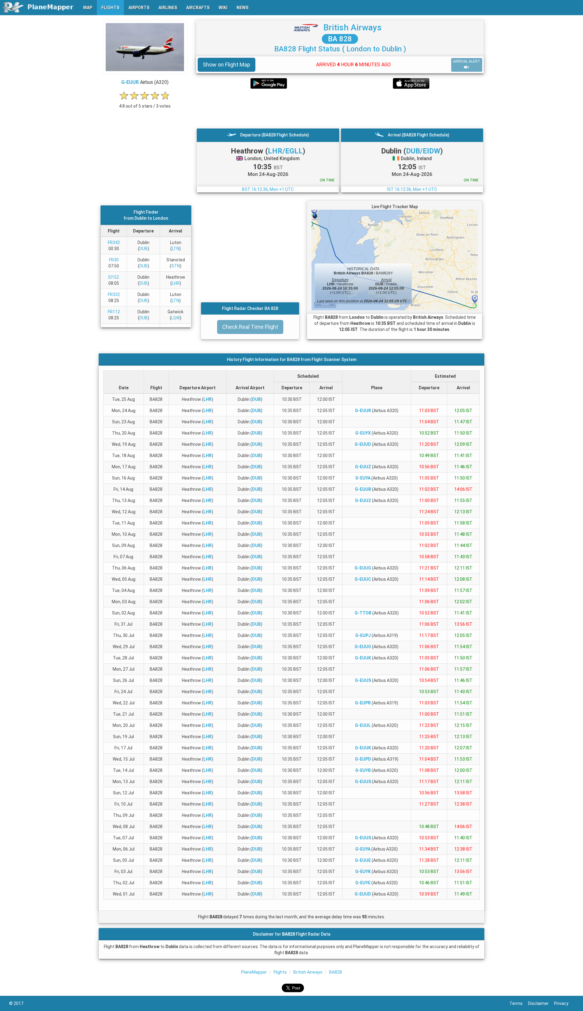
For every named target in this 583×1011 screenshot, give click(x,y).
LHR (175, 283)
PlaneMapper (254, 972)
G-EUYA (362, 478)
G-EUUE (363, 860)
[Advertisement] (340, 108)
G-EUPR (363, 702)
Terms (519, 1003)
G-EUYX (363, 433)
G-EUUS (363, 680)
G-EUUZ (363, 466)
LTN (175, 248)
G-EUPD (363, 759)
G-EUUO (363, 646)
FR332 (114, 294)
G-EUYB (363, 770)
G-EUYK (363, 871)
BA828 (335, 972)
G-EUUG (363, 568)
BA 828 (340, 39)
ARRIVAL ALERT (466, 61)
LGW (175, 317)
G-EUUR (130, 82)
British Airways (352, 27)
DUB (143, 248)
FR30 (114, 259)
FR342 (114, 242)
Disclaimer (541, 1003)
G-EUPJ (363, 635)
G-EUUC (363, 579)
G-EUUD (363, 444)
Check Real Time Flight (250, 327)
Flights (280, 972)
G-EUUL (363, 725)
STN (175, 265)
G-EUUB (363, 489)
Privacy (564, 1003)
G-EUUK (363, 657)
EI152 (113, 277)
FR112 (114, 311)
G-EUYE (362, 882)
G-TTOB (363, 612)
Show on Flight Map (226, 64)
